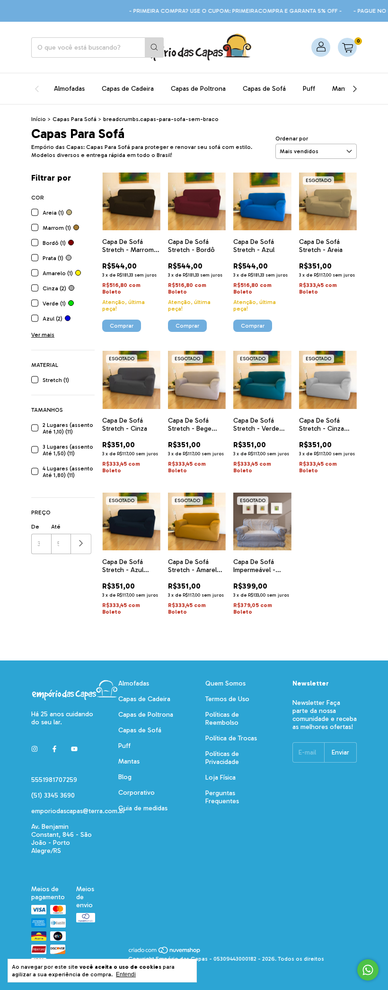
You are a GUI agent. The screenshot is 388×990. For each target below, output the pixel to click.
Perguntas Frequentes (222, 797)
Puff (309, 89)
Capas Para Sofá (75, 119)
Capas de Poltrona (198, 89)
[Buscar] (154, 47)
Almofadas (69, 89)
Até (56, 526)
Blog (125, 777)
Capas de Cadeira (128, 89)
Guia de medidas (143, 808)
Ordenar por (291, 138)
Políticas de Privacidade (222, 758)
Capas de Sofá (264, 89)
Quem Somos (225, 683)
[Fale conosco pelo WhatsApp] (368, 970)
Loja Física (220, 777)
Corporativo (136, 793)
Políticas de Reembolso (222, 719)
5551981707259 (54, 780)
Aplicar (81, 544)
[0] (347, 47)
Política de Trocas (231, 738)
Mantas (342, 89)
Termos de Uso (227, 699)
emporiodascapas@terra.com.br (78, 811)
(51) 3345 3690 (53, 795)
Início (38, 119)
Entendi (126, 974)
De (35, 526)
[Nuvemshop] (165, 952)
